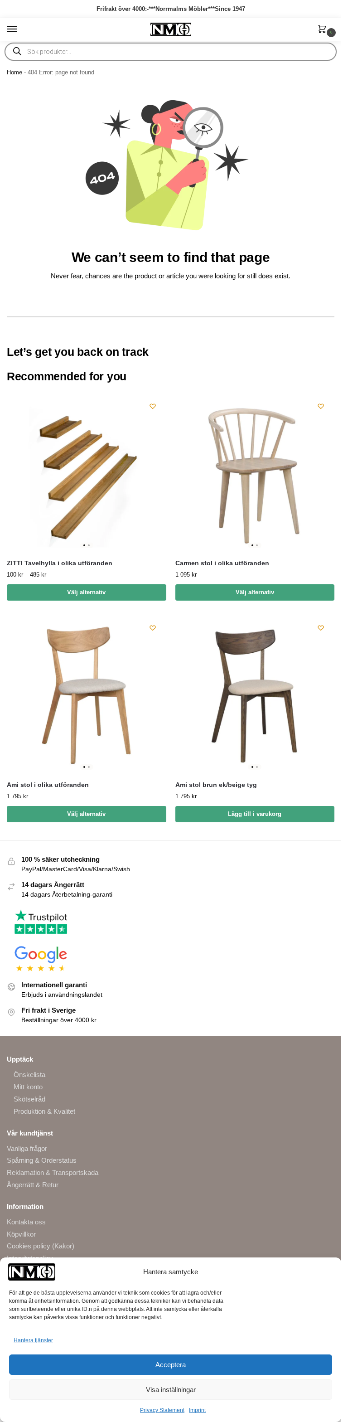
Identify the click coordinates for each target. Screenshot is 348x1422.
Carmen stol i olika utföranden (222, 563)
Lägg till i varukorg (254, 813)
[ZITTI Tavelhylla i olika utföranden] (86, 472)
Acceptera (170, 1365)
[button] (324, 30)
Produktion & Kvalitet (44, 1111)
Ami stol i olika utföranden (48, 784)
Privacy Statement (162, 1410)
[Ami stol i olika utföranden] (86, 694)
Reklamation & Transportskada (52, 1172)
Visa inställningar (171, 1389)
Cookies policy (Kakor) (40, 1246)
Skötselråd (29, 1099)
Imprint (197, 1410)
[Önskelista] (153, 406)
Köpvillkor (21, 1234)
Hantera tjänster (33, 1340)
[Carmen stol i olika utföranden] (255, 472)
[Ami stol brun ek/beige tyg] (255, 694)
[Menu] (20, 29)
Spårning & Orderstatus (42, 1160)
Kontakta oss (26, 1222)
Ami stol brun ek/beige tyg (216, 784)
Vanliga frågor (27, 1148)
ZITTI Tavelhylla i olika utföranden (59, 563)
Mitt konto (28, 1087)
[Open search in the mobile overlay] (170, 52)
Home (14, 72)
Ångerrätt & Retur (32, 1185)
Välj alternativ (86, 592)
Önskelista (29, 1074)
